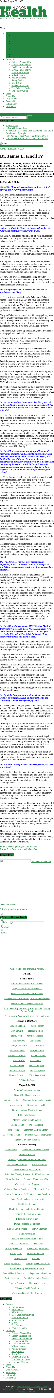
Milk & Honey (18, 75)
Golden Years (18, 36)
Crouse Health (15, 1105)
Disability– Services (27, 1204)
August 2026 (12, 125)
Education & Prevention (27, 1219)
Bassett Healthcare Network (27, 1095)
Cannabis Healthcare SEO (36, 1179)
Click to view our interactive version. (27, 969)
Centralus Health (10, 1100)
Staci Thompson (36, 1065)
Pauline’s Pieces (19, 77)
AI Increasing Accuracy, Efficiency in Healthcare (27, 1016)
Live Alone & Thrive (21, 70)
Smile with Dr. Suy (20, 85)
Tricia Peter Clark (37, 1075)
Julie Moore (35, 1040)
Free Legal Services (20, 1243)
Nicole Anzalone (38, 1055)
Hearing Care (16, 1253)
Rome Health (13, 1130)
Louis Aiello (38, 1045)
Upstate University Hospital (27, 1139)
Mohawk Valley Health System (27, 1120)
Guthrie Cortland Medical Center (27, 1110)
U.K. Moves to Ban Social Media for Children (27, 138)
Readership (11, 101)
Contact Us (11, 106)
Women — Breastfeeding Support (27, 1293)
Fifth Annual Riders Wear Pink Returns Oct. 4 (27, 136)
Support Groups (16, 1283)
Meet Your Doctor (20, 46)
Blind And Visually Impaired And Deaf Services (27, 1174)
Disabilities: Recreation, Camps (27, 1214)
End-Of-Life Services (17, 1229)
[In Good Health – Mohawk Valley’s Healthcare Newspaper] (1, 25)
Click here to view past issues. (13, 909)
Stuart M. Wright (17, 1070)
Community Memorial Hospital (37, 1100)
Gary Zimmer (17, 1031)
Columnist (10, 59)
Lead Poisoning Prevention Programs (27, 1268)
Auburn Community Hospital (27, 1090)
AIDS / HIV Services (17, 1164)
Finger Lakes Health (36, 1105)
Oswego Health (36, 1125)
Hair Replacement (13, 1248)
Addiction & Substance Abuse (35, 1149)
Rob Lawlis (35, 1060)
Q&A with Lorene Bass (16, 128)
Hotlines (36, 1258)
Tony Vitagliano (37, 1070)
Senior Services (12, 1278)
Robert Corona (17, 1065)
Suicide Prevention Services (36, 1278)
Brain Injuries (12, 1179)
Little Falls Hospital (27, 1115)
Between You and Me (21, 62)
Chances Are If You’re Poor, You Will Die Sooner (27, 998)
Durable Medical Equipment (27, 1224)
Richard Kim (19, 1060)
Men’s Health (18, 49)
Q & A (15, 51)
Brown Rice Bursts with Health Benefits (18, 849)
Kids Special (17, 41)
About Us (10, 96)
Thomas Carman (16, 1075)
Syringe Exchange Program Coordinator (18, 846)
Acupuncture (11, 1149)
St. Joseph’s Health (11, 1134)
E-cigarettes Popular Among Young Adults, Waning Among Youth (27, 1009)
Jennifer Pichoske (35, 1035)
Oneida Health (17, 1125)
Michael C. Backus (16, 1055)
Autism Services (39, 1164)
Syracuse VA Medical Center (38, 1134)
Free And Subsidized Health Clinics (27, 1238)
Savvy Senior (18, 80)
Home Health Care (35, 1253)
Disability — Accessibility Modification (27, 1209)
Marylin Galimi (37, 1050)
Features (9, 33)
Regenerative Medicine (40, 1273)
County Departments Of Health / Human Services (27, 1194)
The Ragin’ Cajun (20, 91)
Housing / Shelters (12, 1263)
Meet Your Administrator (23, 43)
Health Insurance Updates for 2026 (27, 993)
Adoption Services (27, 1154)
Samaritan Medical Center (36, 1130)
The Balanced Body (21, 88)
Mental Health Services (13, 1273)
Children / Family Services (16, 1189)
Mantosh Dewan (17, 1050)
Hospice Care (20, 1258)
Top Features (17, 54)
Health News (17, 38)
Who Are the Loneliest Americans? (27, 1003)
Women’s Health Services (27, 1288)
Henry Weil (16, 1035)
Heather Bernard (35, 1031)
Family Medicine (27, 1233)
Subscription (11, 104)
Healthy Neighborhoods (38, 1248)
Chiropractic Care (42, 1189)
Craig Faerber (37, 1026)
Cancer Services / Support (27, 1184)
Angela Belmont (17, 1026)
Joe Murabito (19, 1040)
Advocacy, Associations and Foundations (27, 1159)
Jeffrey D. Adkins (27, 1391)
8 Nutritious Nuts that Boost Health (27, 983)
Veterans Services (37, 1283)
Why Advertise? (13, 98)
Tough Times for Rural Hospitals (27, 988)
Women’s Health (19, 56)
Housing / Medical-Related (38, 1263)
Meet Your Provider (20, 72)
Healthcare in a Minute (22, 67)
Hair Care (38, 1243)
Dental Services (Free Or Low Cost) (27, 1199)
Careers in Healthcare (21, 64)
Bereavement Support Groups (27, 1169)
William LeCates (27, 1080)
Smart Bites (17, 83)
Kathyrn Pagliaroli (19, 1045)
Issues (8, 93)
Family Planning (39, 1229)
